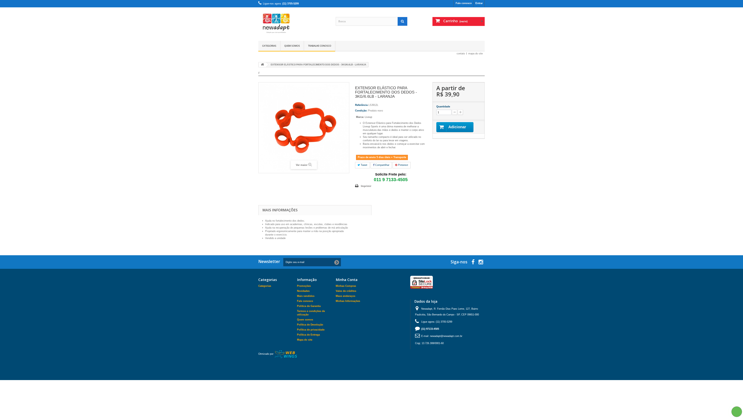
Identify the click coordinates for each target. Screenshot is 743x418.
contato (461, 53)
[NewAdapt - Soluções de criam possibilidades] (294, 23)
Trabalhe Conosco (319, 45)
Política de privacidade (310, 329)
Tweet (363, 165)
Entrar (479, 3)
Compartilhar (381, 165)
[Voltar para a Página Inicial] (262, 64)
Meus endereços (345, 296)
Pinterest (402, 165)
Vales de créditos (346, 291)
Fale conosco (464, 3)
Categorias (269, 45)
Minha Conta (347, 279)
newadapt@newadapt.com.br (446, 336)
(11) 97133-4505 (430, 328)
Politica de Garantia (309, 306)
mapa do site (475, 53)
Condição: (361, 110)
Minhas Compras (346, 285)
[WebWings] (286, 353)
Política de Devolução (310, 324)
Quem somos (292, 45)
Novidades (303, 291)
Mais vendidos (305, 296)
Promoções (304, 285)
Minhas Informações (348, 301)
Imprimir (366, 186)
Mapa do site (304, 339)
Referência (361, 105)
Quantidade (443, 106)
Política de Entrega (308, 334)
